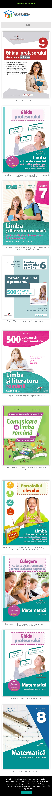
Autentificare (21, 4)
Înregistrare (31, 4)
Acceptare (27, 792)
